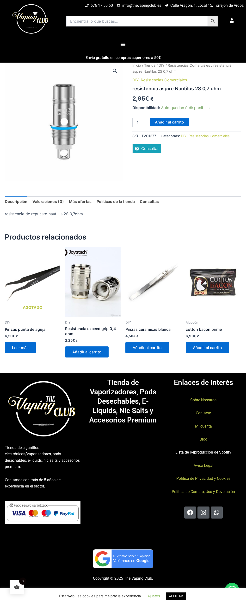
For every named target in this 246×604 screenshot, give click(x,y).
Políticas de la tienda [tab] (116, 201)
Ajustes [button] (154, 596)
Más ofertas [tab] (80, 201)
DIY (162, 65)
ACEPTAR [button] (176, 596)
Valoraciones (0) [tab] (48, 201)
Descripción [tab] (16, 201)
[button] (123, 44)
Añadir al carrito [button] (86, 352)
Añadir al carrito (169, 122)
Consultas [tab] (149, 201)
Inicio (136, 65)
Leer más (20, 347)
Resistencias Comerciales (189, 65)
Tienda (149, 65)
